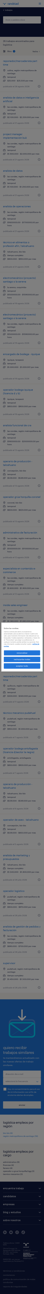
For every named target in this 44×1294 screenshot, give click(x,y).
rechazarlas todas (22, 659)
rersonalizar (22, 653)
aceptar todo (22, 666)
